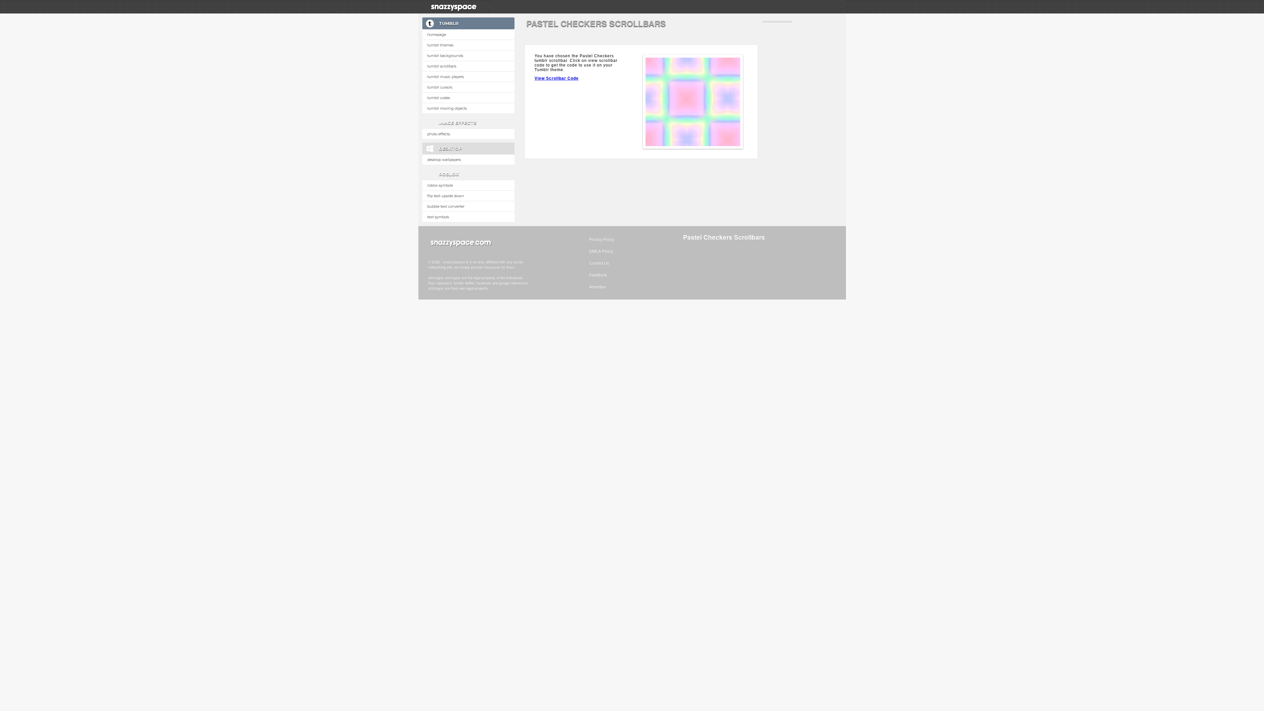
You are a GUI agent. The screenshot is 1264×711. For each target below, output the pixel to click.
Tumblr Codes (438, 97)
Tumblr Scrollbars (441, 66)
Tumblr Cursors (439, 87)
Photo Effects (438, 134)
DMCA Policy (601, 251)
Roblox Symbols (440, 185)
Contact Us (599, 263)
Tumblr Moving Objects (447, 108)
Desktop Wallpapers (444, 159)
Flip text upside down (445, 196)
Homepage (436, 34)
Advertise (597, 286)
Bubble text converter (445, 206)
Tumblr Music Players (445, 76)
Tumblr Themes (440, 45)
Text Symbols (438, 217)
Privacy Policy (601, 239)
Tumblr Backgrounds (445, 55)
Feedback (598, 274)
